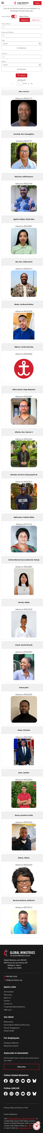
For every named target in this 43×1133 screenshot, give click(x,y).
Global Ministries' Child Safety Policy (21, 1119)
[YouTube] (23, 1081)
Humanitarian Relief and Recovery (17, 1025)
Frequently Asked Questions (14, 1007)
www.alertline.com (24, 1128)
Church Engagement (11, 1028)
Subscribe (21, 1067)
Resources (8, 995)
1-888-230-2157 (33, 1126)
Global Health (9, 1031)
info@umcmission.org (13, 980)
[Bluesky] (34, 1081)
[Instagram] (11, 1081)
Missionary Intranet (11, 1046)
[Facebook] (6, 1081)
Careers (7, 1001)
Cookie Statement (10, 1114)
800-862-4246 (10, 976)
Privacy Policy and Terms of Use (16, 1108)
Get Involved (8, 992)
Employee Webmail (11, 1043)
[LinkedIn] (17, 1081)
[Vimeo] (29, 1081)
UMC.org (8, 1010)
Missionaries (8, 1022)
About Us (7, 998)
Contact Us (8, 1004)
